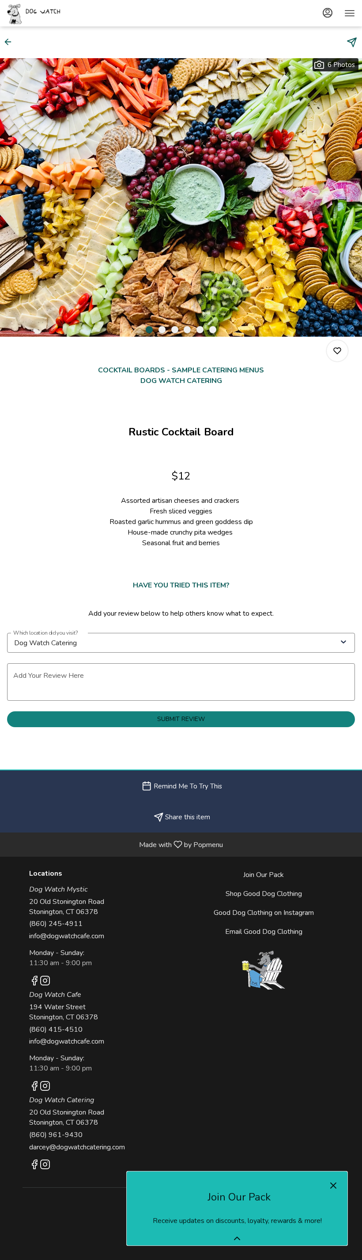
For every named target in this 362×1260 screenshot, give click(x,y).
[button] (10, 41)
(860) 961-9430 (56, 1135)
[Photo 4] (187, 329)
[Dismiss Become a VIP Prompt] (333, 1185)
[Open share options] (352, 42)
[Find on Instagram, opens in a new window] (45, 982)
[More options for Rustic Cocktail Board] (337, 350)
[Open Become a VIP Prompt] (237, 1238)
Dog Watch (263, 970)
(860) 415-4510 (56, 1029)
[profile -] (327, 12)
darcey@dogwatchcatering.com (77, 1147)
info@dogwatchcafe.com (66, 936)
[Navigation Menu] (349, 13)
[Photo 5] (200, 329)
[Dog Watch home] (47, 13)
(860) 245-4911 (56, 924)
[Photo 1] (149, 329)
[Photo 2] (162, 329)
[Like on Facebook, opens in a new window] (34, 982)
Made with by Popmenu (115, 844)
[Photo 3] (174, 329)
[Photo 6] (212, 329)
